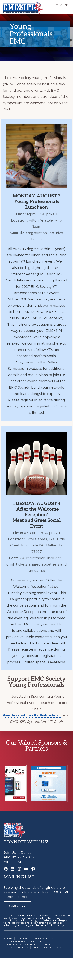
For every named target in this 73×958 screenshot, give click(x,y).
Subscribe (17, 905)
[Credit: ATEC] (43, 799)
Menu (65, 5)
